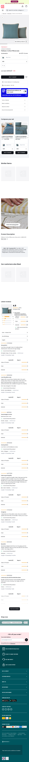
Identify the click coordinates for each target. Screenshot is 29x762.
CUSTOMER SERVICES (6, 676)
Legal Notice (20, 734)
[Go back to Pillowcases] (2, 17)
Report (19, 360)
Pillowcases (9, 13)
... (1, 13)
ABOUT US (4, 681)
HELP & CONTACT (5, 671)
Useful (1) (11, 527)
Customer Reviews (21, 733)
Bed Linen (4, 13)
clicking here (12, 643)
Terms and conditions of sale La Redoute (9, 733)
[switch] (16, 91)
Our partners (5, 687)
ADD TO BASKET (12, 77)
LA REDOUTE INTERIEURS (6, 49)
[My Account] (22, 6)
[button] (26, 6)
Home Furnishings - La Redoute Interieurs (12, 622)
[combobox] (14, 333)
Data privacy (4, 734)
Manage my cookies (12, 734)
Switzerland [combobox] (6, 741)
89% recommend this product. (21, 328)
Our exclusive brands (6, 692)
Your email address (6, 637)
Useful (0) (10, 360)
